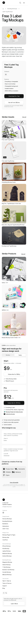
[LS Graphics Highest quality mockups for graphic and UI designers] (3, 2)
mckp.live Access (10, 414)
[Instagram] (3, 512)
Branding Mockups (12, 8)
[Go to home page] (3, 9)
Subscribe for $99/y (14, 374)
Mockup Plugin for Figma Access (14, 411)
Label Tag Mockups (7, 11)
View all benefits (14, 482)
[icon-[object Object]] (20, 2)
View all (24, 117)
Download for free (14, 96)
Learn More (14, 603)
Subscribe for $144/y (14, 403)
